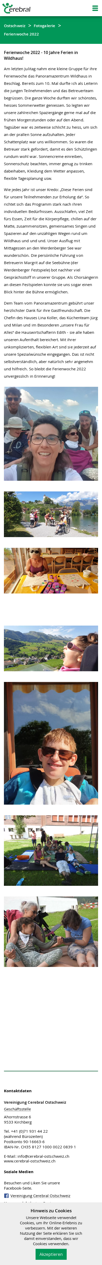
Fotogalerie (44, 25)
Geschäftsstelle (17, 1109)
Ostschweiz (14, 25)
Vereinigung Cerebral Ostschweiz (40, 1195)
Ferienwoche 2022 (21, 34)
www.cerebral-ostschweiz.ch (30, 1160)
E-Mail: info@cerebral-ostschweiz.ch (37, 1156)
